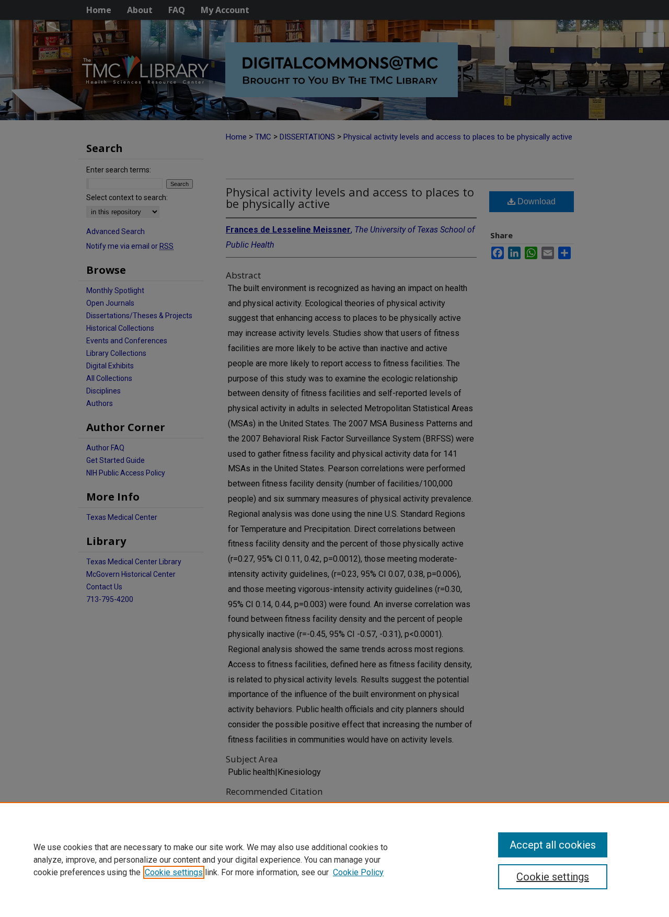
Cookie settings (174, 872)
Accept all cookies (553, 845)
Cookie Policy (358, 872)
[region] (334, 859)
